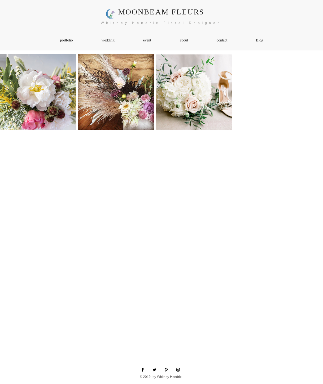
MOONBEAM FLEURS (161, 12)
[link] (38, 92)
